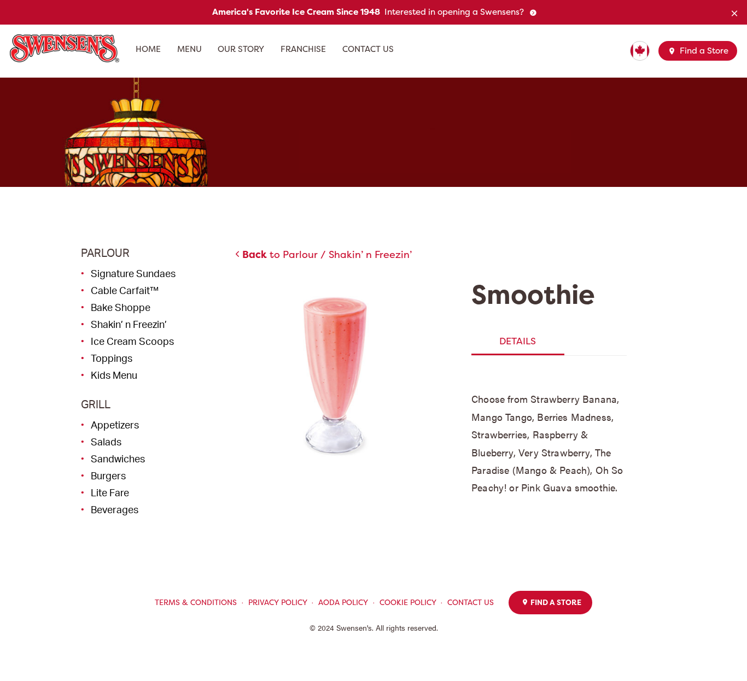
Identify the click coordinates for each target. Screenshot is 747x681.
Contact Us (368, 49)
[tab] (517, 341)
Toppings (111, 358)
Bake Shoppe (120, 307)
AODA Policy (343, 602)
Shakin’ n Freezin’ (129, 324)
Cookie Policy (408, 602)
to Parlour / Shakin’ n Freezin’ (327, 254)
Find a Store (703, 50)
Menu (189, 49)
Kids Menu (114, 375)
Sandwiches (118, 459)
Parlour (105, 253)
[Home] (68, 48)
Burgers (108, 475)
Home (148, 49)
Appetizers (115, 425)
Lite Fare (110, 492)
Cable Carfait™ (125, 290)
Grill (95, 404)
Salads (106, 442)
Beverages (114, 509)
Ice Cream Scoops (132, 341)
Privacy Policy (277, 602)
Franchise (303, 49)
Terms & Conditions (196, 602)
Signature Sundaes (133, 273)
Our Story (241, 49)
